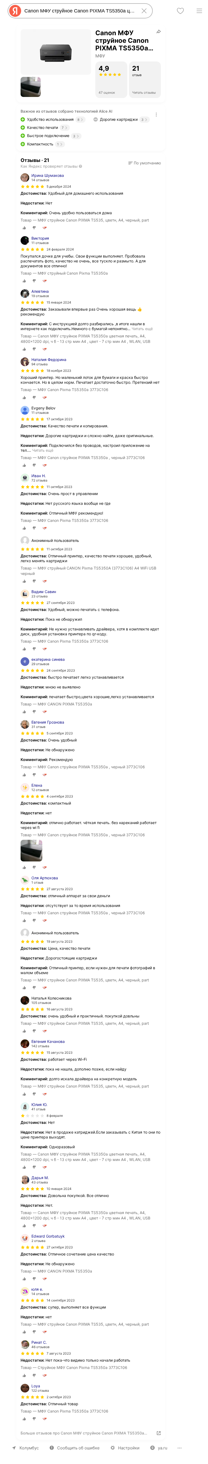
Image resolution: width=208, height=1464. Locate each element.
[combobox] (79, 11)
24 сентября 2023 (61, 670)
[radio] (24, 227)
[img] (32, 186)
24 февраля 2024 (60, 249)
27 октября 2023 (60, 1247)
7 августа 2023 (59, 1353)
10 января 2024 (59, 1189)
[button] (31, 87)
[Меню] (199, 10)
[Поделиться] (159, 31)
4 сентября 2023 (60, 796)
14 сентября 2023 (61, 1300)
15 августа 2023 (60, 1052)
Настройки (128, 1447)
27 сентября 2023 (61, 603)
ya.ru (162, 1447)
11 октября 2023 (59, 487)
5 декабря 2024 (59, 186)
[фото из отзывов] (31, 851)
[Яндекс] (15, 11)
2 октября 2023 (59, 1397)
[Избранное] (180, 11)
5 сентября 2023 (60, 733)
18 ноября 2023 (59, 371)
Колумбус (29, 1447)
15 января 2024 (59, 302)
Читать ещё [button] (142, 328)
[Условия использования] (156, 114)
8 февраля (55, 1116)
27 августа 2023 (60, 889)
